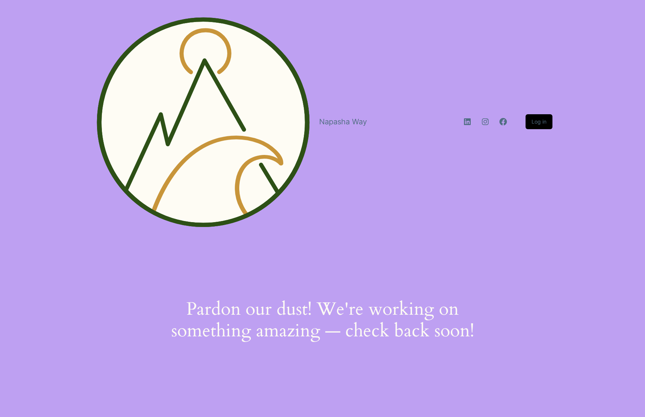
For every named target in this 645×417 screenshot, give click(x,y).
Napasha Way (343, 121)
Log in (539, 121)
